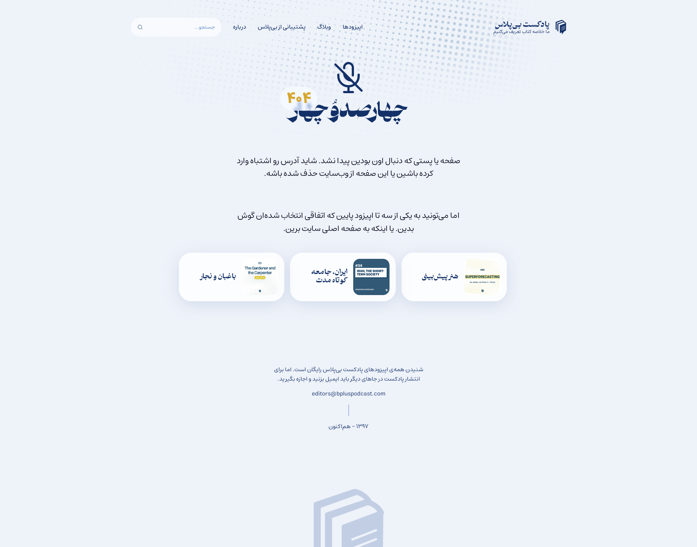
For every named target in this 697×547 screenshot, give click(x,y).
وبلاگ (324, 27)
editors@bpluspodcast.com (349, 394)
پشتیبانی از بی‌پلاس (282, 27)
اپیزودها (353, 27)
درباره (239, 27)
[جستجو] (140, 27)
